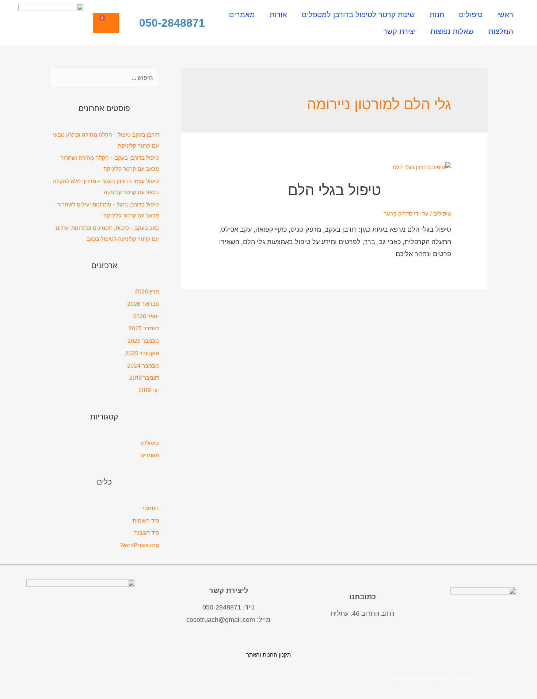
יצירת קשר (399, 31)
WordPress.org (139, 545)
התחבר (150, 508)
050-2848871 (172, 23)
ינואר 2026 (146, 316)
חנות (437, 15)
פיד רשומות (146, 520)
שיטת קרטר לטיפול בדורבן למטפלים (358, 15)
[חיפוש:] (104, 77)
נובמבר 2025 (143, 340)
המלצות (500, 31)
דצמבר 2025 (144, 328)
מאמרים (242, 15)
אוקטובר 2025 (142, 353)
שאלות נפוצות (452, 31)
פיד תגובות (146, 532)
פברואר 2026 (143, 303)
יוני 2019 (148, 390)
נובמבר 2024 (143, 365)
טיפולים (471, 15)
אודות (278, 15)
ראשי (505, 15)
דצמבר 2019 (144, 377)
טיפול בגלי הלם (334, 190)
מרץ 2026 (147, 291)
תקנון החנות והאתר (268, 654)
